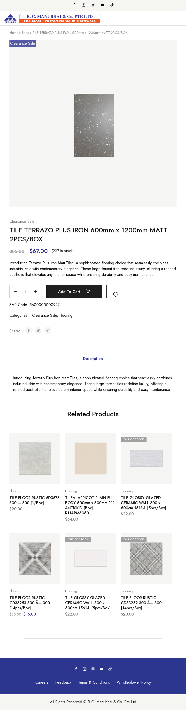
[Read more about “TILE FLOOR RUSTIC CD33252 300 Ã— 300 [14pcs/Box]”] (166, 539)
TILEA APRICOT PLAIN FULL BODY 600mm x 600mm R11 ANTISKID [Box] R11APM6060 (90, 505)
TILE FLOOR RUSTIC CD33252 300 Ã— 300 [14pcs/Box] (141, 603)
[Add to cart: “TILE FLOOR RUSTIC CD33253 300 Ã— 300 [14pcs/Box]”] (55, 539)
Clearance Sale (21, 221)
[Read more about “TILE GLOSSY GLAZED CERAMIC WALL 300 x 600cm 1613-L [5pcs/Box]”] (166, 439)
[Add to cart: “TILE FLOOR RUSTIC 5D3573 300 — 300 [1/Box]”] (55, 439)
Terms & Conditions (94, 682)
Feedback (63, 682)
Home (13, 32)
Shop (25, 32)
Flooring (65, 315)
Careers (41, 682)
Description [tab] (93, 358)
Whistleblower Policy (134, 682)
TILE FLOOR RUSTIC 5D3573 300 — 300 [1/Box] (34, 500)
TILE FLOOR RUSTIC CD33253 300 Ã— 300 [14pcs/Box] (29, 603)
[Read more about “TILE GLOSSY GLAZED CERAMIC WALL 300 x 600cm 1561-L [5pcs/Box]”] (111, 539)
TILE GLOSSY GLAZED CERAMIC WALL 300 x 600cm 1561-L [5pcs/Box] (87, 603)
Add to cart (70, 291)
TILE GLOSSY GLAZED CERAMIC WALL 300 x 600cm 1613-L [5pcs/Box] (143, 503)
